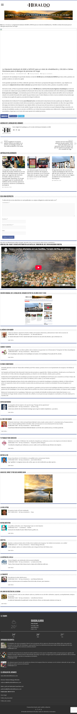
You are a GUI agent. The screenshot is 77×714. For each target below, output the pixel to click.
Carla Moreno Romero (37, 598)
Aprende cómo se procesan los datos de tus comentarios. (39, 242)
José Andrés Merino (36, 460)
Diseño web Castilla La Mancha (42, 707)
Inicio (3, 24)
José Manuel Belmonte (37, 579)
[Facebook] (37, 709)
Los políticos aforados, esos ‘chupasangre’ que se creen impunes (25, 526)
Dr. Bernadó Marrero (36, 334)
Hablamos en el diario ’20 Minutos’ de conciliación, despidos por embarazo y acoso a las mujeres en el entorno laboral (40, 441)
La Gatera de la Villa (36, 562)
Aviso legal (4, 695)
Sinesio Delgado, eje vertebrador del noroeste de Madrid (23, 560)
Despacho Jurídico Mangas (38, 442)
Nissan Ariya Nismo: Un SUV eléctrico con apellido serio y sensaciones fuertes (29, 458)
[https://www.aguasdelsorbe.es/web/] (38, 15)
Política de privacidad (6, 698)
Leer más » (11, 340)
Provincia (8, 24)
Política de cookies (6, 701)
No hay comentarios (24, 334)
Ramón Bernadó (35, 425)
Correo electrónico (7, 224)
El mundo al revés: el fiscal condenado (18, 510)
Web (3, 230)
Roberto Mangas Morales (38, 544)
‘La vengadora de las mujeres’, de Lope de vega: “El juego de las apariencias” (28, 405)
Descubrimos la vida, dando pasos (17, 577)
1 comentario (22, 527)
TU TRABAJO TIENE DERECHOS (8, 438)
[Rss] (36, 709)
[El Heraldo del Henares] (38, 5)
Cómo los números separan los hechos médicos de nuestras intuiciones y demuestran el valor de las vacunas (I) (38, 332)
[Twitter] (39, 709)
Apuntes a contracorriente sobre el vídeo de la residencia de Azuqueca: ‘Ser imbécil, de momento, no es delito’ (37, 543)
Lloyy (32, 512)
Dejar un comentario (47, 73)
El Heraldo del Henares (9, 73)
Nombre (5, 219)
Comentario (6, 202)
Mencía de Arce (35, 351)
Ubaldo (29, 527)
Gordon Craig (34, 406)
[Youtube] (41, 709)
